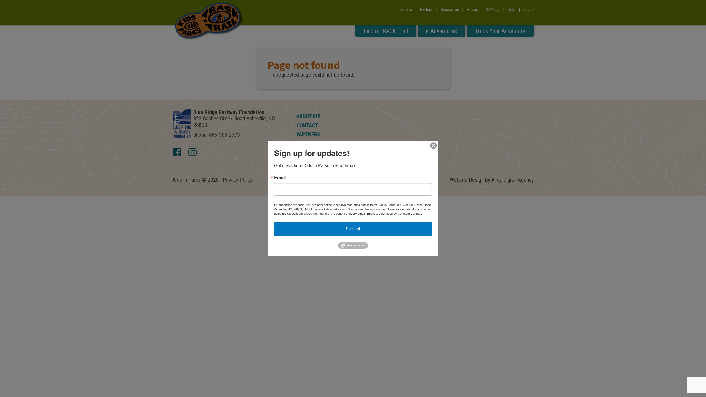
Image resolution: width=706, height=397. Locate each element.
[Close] (433, 145)
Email (280, 177)
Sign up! (353, 229)
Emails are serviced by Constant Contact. (394, 213)
